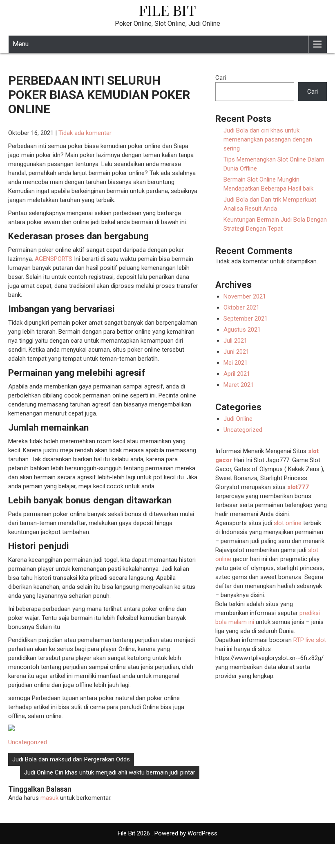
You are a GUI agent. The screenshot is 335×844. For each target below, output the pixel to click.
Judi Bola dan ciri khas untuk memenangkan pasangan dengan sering (267, 139)
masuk (49, 797)
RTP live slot (309, 640)
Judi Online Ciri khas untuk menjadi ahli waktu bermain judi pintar (109, 772)
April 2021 (236, 373)
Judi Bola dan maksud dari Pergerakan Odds (71, 759)
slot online (288, 523)
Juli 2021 (235, 340)
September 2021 (245, 318)
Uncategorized (27, 742)
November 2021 (244, 296)
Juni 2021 (236, 351)
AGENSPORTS (53, 259)
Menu (21, 44)
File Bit (167, 10)
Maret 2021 (238, 384)
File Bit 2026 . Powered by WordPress (167, 833)
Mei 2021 (235, 362)
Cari (220, 77)
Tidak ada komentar (85, 133)
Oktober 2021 (241, 307)
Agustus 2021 (242, 329)
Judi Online (237, 418)
